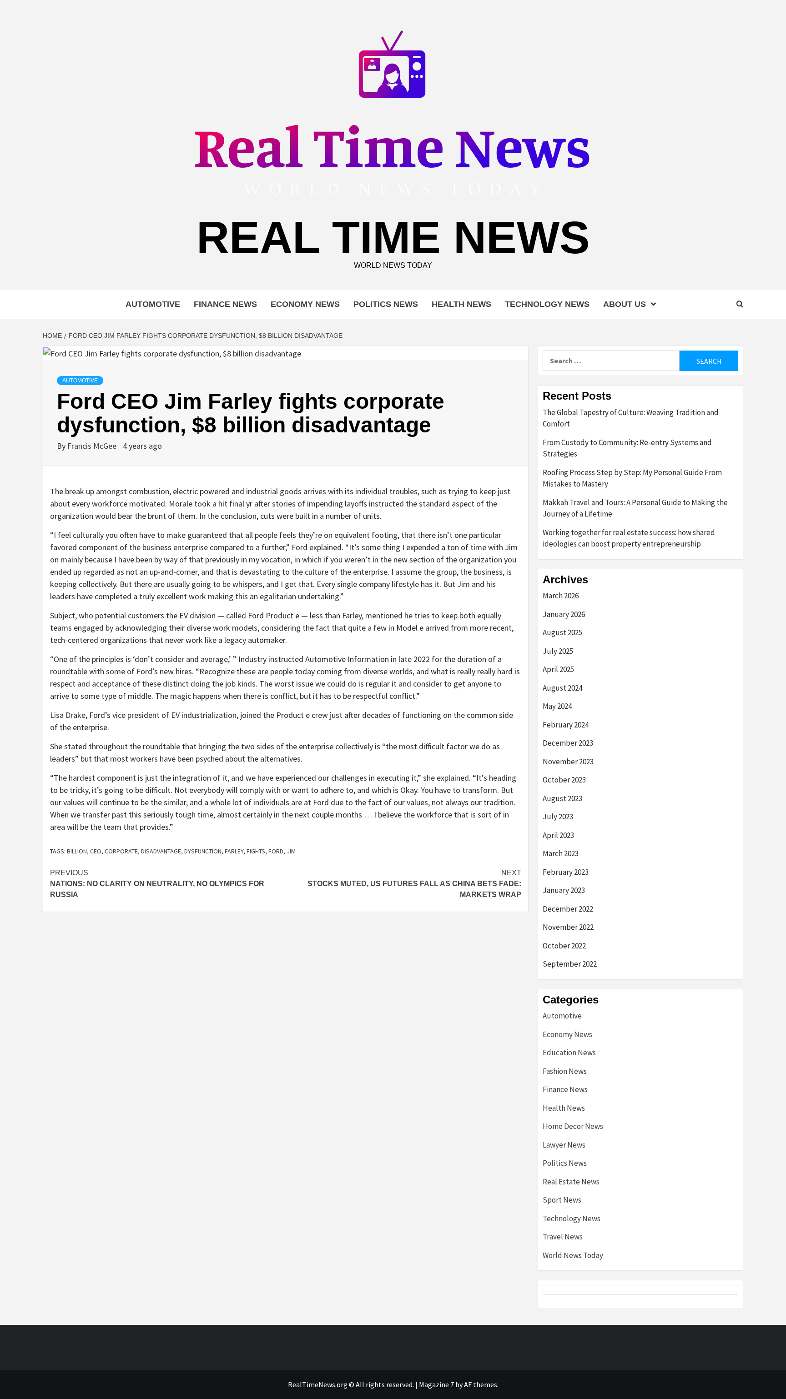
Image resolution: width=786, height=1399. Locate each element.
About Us (624, 304)
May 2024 (557, 706)
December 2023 (568, 743)
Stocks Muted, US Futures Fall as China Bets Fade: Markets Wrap (414, 883)
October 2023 (564, 780)
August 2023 (562, 798)
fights (256, 851)
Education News (569, 1053)
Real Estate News (571, 1182)
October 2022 (564, 946)
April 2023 (558, 835)
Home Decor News (573, 1126)
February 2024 (566, 725)
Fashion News (565, 1071)
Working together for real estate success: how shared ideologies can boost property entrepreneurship (629, 538)
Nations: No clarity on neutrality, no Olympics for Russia (157, 883)
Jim (291, 851)
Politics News (385, 304)
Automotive (153, 304)
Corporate (121, 851)
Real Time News (393, 237)
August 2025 (562, 632)
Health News (461, 304)
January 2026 (564, 614)
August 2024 (562, 688)
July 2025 (558, 651)
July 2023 (558, 817)
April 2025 (558, 669)
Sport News (562, 1200)
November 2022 (568, 927)
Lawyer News (564, 1145)
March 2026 (561, 596)
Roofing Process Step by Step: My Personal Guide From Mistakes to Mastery (632, 478)
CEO (95, 851)
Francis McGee (92, 446)
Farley (234, 851)
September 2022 (570, 964)
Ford (275, 851)
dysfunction (203, 851)
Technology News (547, 304)
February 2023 (566, 872)
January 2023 (564, 890)
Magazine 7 (436, 1384)
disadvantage (161, 851)
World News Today (573, 1255)
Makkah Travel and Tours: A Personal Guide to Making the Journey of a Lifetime (635, 508)
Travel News (563, 1237)
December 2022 (568, 909)
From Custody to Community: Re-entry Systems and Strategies (627, 448)
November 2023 (568, 762)
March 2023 (561, 853)
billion (77, 851)
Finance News (225, 304)
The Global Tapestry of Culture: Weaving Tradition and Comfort (631, 418)
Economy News (305, 304)
